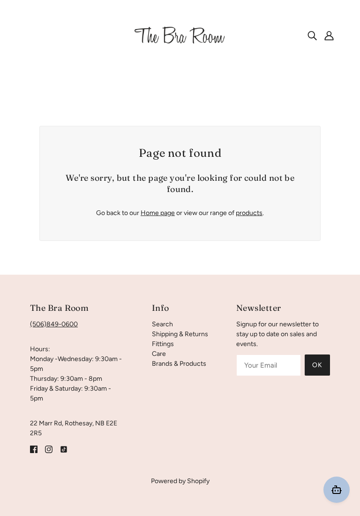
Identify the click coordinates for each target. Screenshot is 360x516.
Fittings (163, 344)
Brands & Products (179, 364)
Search (162, 324)
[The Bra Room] (180, 35)
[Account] (329, 35)
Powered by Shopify (180, 481)
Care (159, 354)
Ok (317, 365)
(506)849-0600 (54, 324)
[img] (312, 35)
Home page (158, 213)
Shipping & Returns (180, 334)
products (249, 213)
